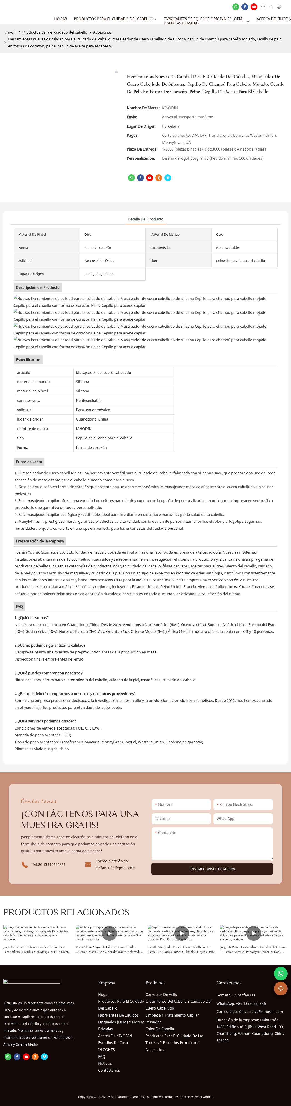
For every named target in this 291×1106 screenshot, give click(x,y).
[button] (289, 19)
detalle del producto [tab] (145, 219)
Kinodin (10, 32)
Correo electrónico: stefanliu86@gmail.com (115, 864)
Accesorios (102, 32)
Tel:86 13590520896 (49, 864)
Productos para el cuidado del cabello (55, 32)
